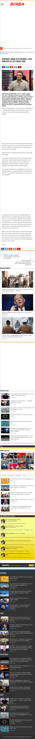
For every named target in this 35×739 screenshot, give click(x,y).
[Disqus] (17, 368)
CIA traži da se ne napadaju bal (10, 48)
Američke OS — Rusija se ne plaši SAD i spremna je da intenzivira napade (21, 640)
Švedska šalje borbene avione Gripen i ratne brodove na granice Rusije (21, 592)
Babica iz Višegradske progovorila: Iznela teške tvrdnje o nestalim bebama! (21, 681)
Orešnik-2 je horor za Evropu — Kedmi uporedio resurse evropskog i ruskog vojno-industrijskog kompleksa (21, 647)
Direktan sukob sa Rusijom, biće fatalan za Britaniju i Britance (13, 557)
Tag (24, 475)
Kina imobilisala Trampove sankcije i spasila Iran (11, 523)
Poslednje (4, 475)
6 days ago (29, 557)
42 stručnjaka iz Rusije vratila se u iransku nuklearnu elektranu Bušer (15, 544)
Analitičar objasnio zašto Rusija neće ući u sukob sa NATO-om (21, 625)
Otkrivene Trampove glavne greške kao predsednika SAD (12, 550)
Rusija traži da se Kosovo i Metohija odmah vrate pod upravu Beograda (15, 537)
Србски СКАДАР (9, 519)
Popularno (11, 475)
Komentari (18, 475)
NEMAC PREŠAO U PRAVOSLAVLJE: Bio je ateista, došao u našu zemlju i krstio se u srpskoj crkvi (23, 262)
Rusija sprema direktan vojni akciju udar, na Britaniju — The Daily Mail (15, 529)
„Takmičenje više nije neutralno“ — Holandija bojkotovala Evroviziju (20, 707)
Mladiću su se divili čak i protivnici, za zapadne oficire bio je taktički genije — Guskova (17, 290)
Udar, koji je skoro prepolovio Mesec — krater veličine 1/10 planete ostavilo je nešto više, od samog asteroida (21, 437)
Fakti (6, 52)
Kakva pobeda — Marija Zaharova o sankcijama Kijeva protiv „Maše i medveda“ (20, 606)
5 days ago (31, 544)
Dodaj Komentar (20, 64)
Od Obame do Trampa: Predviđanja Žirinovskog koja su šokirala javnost (20, 687)
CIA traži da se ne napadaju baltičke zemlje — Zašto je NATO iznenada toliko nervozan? (17, 336)
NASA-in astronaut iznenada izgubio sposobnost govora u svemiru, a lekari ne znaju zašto (21, 674)
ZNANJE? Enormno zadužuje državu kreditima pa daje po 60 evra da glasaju (12, 256)
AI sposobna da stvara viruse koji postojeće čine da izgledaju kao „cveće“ (21, 713)
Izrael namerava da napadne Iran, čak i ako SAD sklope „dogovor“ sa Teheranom (21, 585)
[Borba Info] (17, 4)
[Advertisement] (17, 26)
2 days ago (23, 523)
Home (2, 52)
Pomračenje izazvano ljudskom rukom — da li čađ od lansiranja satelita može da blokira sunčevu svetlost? (21, 430)
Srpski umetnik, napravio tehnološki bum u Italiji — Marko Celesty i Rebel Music (20, 700)
